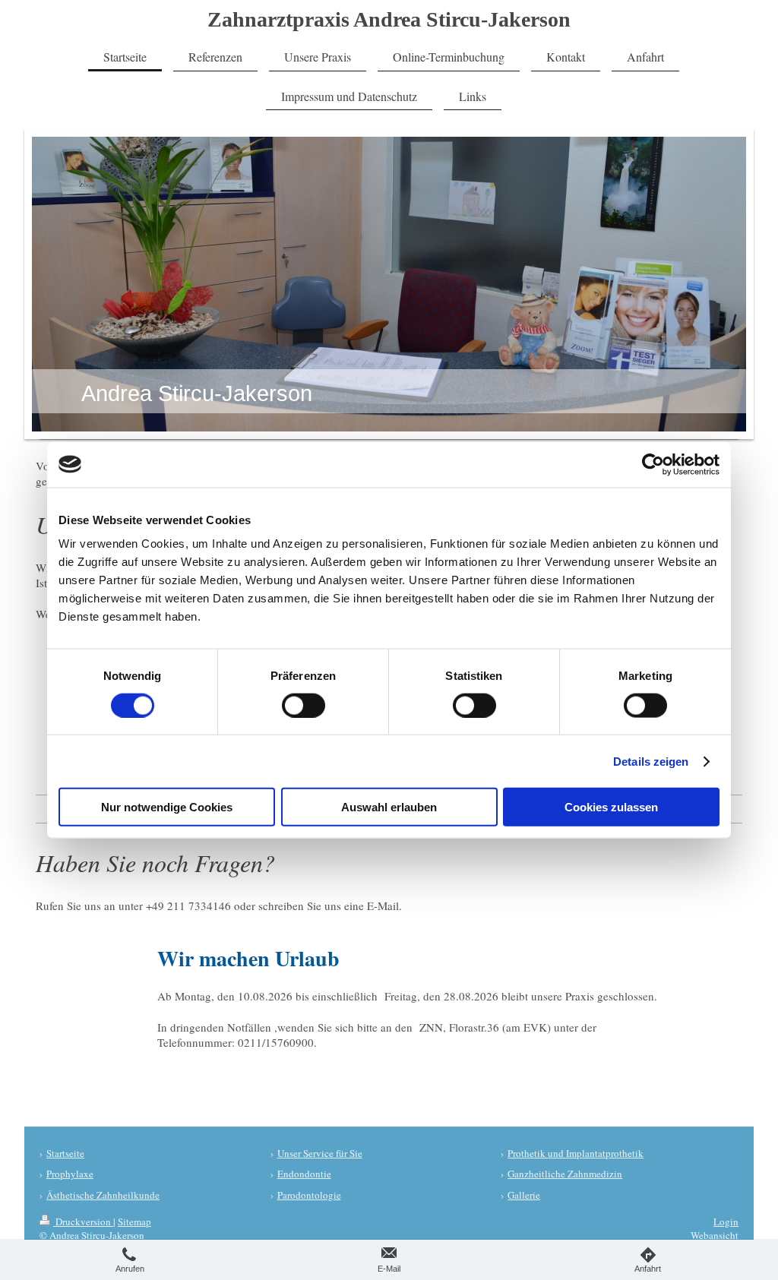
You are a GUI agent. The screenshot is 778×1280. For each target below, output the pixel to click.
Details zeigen (650, 760)
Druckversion (83, 1221)
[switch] (303, 705)
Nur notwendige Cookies (166, 807)
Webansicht (714, 1235)
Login (725, 1221)
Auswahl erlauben (389, 807)
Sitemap (134, 1221)
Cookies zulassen (611, 807)
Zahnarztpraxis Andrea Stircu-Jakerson (389, 19)
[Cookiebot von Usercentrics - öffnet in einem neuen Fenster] (653, 464)
